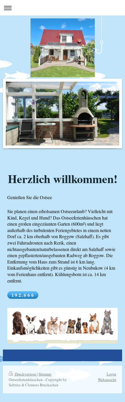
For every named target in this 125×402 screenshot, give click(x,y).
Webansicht (107, 379)
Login (111, 374)
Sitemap (45, 374)
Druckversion (25, 374)
